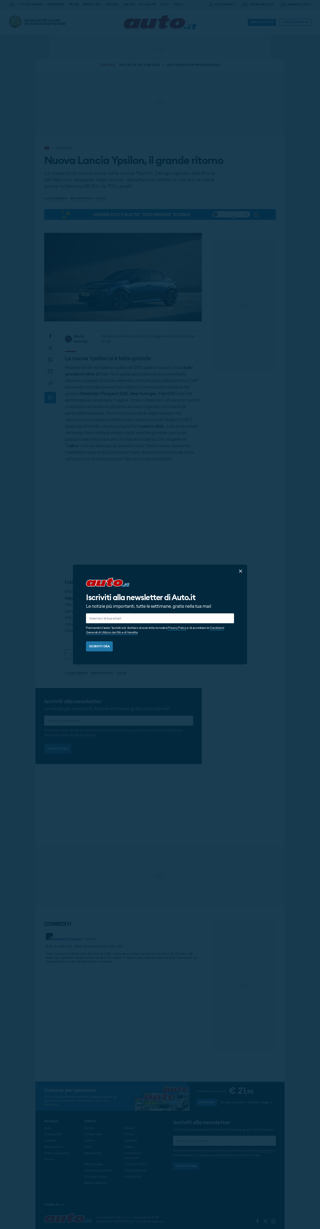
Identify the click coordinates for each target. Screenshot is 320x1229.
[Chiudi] (240, 571)
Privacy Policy (177, 628)
